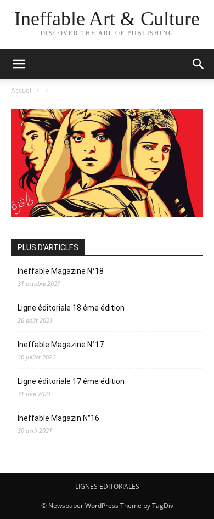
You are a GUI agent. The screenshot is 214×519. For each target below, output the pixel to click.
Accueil (22, 90)
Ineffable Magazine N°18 (61, 271)
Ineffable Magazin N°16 (58, 418)
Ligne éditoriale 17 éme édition (71, 381)
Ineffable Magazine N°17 (61, 344)
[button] (18, 64)
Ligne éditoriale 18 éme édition (71, 307)
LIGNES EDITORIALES (107, 486)
